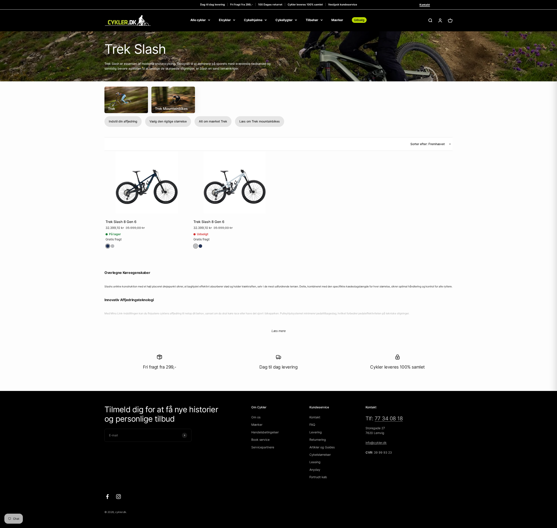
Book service (260, 439)
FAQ (312, 424)
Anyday (314, 469)
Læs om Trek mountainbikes (259, 121)
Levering (315, 432)
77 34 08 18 (389, 418)
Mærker (337, 20)
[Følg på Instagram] (118, 497)
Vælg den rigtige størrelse (168, 121)
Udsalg (359, 20)
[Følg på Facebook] (107, 497)
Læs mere (279, 331)
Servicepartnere (262, 447)
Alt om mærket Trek (213, 121)
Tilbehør (312, 20)
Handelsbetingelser (265, 432)
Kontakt (424, 4)
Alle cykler (198, 20)
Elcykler (225, 20)
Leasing (314, 462)
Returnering (317, 439)
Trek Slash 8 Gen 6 (121, 222)
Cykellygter (284, 20)
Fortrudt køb (318, 477)
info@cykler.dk (376, 442)
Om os (255, 417)
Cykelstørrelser (320, 454)
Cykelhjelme (253, 20)
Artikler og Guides (322, 447)
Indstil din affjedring (123, 121)
